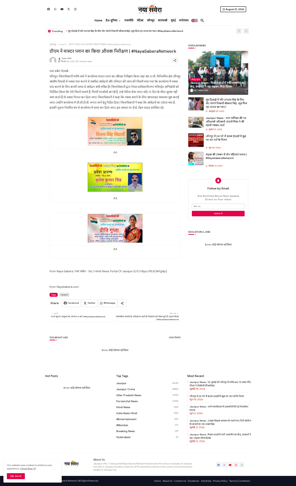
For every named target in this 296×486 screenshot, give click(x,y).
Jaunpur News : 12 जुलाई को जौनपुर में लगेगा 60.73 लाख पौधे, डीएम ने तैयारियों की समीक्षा (220, 384)
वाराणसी (162, 20)
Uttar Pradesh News (147, 395)
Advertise (206, 480)
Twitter (91, 303)
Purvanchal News (147, 401)
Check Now (26, 468)
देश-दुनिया (111, 20)
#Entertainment (147, 419)
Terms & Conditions (239, 480)
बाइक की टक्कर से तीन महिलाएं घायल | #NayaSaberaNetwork (226, 156)
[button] (194, 20)
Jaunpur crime (147, 389)
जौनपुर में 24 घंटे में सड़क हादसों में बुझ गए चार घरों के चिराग (226, 138)
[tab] (98, 20)
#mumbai (147, 425)
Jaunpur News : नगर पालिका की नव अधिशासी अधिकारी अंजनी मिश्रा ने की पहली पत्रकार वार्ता (226, 122)
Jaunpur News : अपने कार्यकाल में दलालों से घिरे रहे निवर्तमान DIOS (218, 408)
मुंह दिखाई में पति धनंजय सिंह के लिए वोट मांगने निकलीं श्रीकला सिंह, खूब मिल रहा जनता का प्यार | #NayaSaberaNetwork (125, 31)
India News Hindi (147, 413)
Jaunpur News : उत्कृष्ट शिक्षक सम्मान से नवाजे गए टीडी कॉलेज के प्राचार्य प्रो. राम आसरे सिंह (220, 422)
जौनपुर (151, 20)
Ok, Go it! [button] (15, 476)
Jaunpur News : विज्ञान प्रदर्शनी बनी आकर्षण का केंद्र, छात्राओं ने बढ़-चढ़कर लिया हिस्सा (220, 436)
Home (98, 20)
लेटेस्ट (140, 20)
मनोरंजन (184, 20)
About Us (167, 480)
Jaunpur (147, 383)
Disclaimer (193, 480)
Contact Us (180, 480)
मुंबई (173, 20)
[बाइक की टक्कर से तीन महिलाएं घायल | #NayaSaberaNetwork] (196, 158)
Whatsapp (109, 303)
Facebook (73, 303)
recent (62, 44)
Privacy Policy (220, 480)
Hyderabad (147, 437)
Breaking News (147, 431)
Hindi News (147, 407)
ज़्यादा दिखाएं (175, 337)
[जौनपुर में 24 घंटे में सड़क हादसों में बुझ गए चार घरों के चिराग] (196, 140)
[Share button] (122, 303)
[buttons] (48, 9)
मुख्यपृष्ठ (53, 44)
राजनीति (128, 20)
